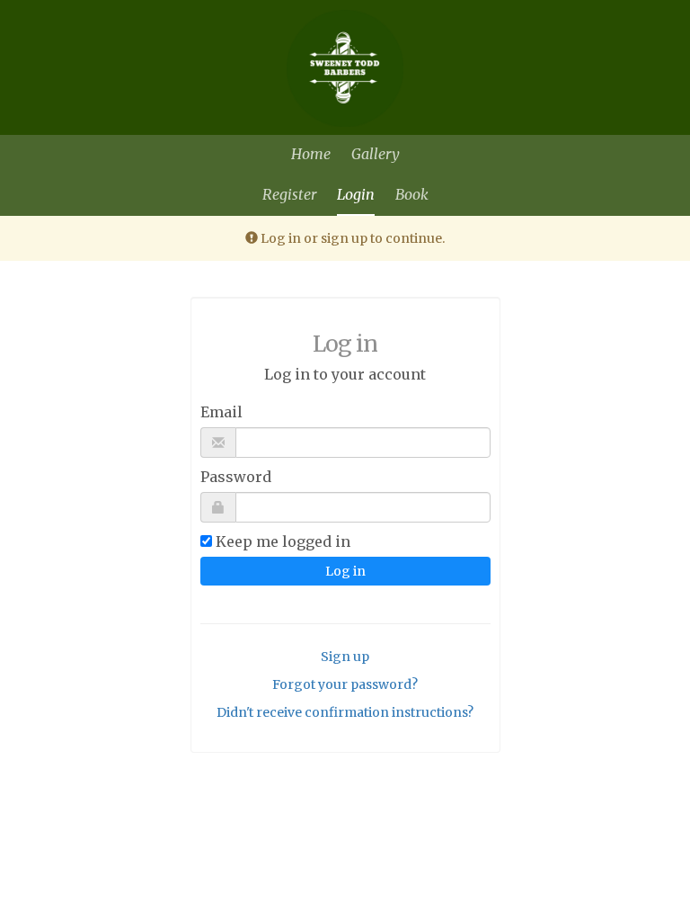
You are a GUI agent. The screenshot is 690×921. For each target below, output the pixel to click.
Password (235, 477)
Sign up (345, 656)
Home (311, 154)
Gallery (375, 154)
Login (356, 194)
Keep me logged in (283, 541)
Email (221, 412)
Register (289, 194)
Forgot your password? (345, 684)
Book (412, 194)
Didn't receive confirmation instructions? (345, 712)
